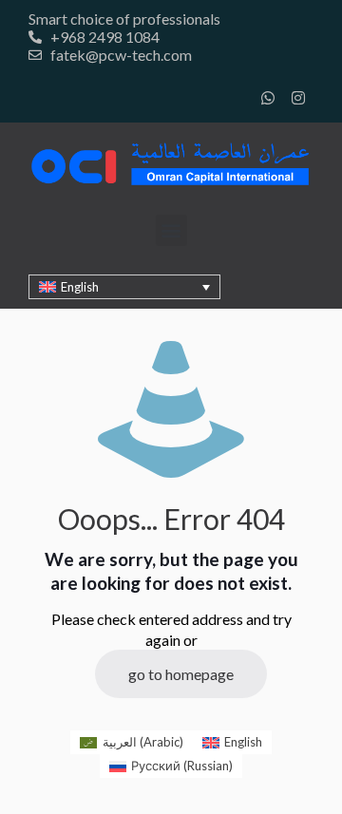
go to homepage (181, 674)
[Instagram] (298, 98)
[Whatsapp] (268, 98)
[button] (171, 230)
